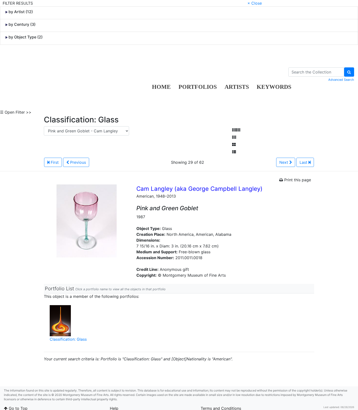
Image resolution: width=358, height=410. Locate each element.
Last (304, 162)
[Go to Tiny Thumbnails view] (236, 130)
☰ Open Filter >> (15, 112)
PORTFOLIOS (198, 87)
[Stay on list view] (234, 151)
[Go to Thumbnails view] (234, 137)
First (54, 162)
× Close (254, 3)
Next (284, 162)
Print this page (297, 179)
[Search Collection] (349, 72)
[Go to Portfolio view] (234, 144)
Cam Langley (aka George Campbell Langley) (199, 188)
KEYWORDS (274, 87)
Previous (77, 162)
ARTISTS (237, 87)
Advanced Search (341, 80)
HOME (161, 87)
